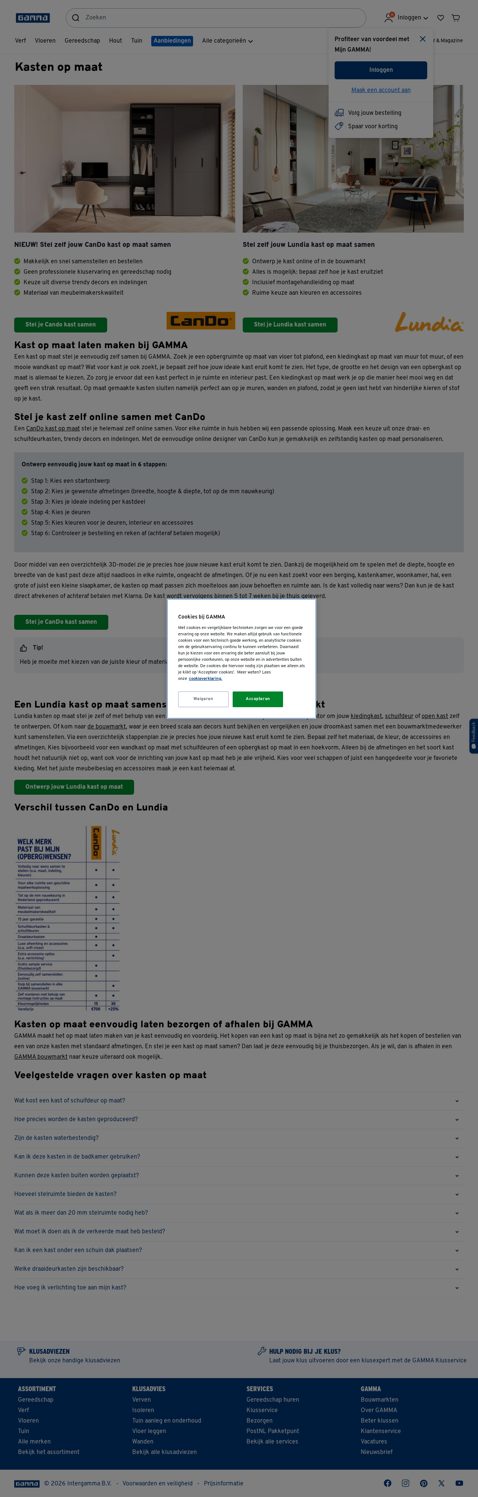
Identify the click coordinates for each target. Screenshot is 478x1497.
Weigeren (203, 699)
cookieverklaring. (205, 679)
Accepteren (258, 699)
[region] (241, 659)
